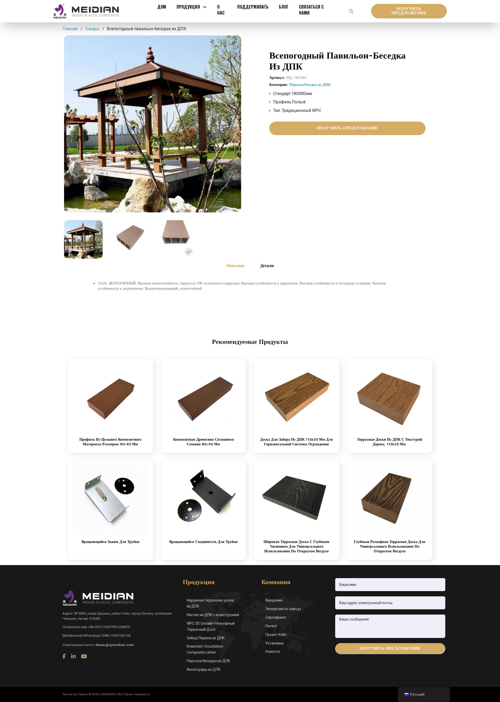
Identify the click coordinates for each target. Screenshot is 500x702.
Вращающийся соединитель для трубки (203, 541)
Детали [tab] (267, 265)
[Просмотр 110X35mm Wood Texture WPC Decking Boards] (389, 395)
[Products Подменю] (205, 7)
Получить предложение (409, 11)
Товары (92, 28)
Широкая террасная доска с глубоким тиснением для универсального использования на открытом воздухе (296, 546)
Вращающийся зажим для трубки (110, 541)
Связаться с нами (311, 10)
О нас (220, 10)
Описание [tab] (235, 265)
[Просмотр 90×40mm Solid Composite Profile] (110, 395)
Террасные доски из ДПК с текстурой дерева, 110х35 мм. (389, 441)
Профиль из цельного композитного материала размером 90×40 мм (110, 441)
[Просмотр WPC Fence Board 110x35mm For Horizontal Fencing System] (296, 395)
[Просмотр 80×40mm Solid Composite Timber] (203, 395)
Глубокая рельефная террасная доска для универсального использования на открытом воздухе (389, 546)
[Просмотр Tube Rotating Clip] (110, 497)
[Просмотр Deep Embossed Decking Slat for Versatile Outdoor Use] (389, 497)
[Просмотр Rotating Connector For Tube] (203, 497)
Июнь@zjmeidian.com (115, 645)
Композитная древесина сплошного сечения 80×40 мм (203, 441)
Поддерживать (252, 7)
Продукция (188, 7)
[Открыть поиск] (351, 11)
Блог (284, 7)
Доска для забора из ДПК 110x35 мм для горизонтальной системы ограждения (296, 441)
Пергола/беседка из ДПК (310, 84)
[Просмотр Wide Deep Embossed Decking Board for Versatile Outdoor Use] (296, 497)
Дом (161, 7)
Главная (70, 28)
